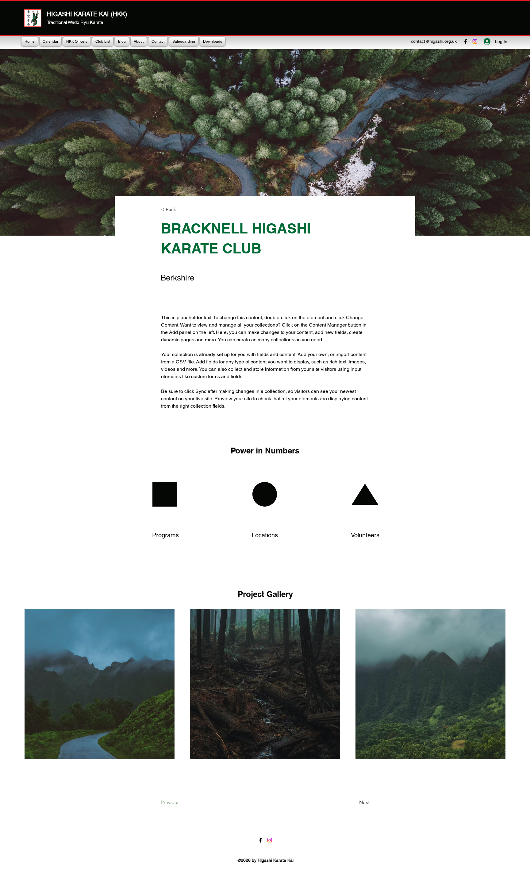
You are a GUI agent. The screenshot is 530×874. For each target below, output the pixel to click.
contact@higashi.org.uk (434, 41)
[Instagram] (475, 41)
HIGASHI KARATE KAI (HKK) (87, 14)
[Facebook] (466, 41)
